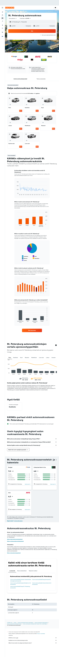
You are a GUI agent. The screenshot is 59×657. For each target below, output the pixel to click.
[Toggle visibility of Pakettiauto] (36, 258)
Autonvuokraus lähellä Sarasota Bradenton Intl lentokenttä (20, 583)
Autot (15, 622)
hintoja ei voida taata (41, 633)
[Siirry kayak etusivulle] (9, 8)
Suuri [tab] (21, 357)
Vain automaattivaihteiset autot (49, 35)
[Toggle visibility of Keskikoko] (25, 256)
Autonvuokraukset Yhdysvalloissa (41, 622)
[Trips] (2, 32)
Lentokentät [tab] (12, 570)
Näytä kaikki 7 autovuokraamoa (15, 521)
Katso (20, 110)
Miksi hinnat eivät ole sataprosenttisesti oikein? (20, 643)
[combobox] (12, 18)
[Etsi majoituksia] (2, 15)
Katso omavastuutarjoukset (14, 553)
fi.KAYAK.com (9, 622)
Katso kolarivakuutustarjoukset (15, 539)
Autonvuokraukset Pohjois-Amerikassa (25, 622)
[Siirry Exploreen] (2, 25)
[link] (32, 330)
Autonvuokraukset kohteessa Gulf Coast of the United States (35, 623)
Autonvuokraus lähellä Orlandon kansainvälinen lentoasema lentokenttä (20, 580)
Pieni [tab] (10, 357)
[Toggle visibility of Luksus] (24, 260)
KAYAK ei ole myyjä (13, 637)
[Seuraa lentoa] (2, 28)
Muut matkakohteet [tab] (21, 570)
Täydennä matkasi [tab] (33, 570)
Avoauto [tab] (53, 357)
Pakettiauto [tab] (34, 357)
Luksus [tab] (47, 357)
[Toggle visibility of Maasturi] (24, 258)
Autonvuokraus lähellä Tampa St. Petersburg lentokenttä (20, 587)
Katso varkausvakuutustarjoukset (15, 541)
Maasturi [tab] (27, 357)
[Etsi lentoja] (2, 12)
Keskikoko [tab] (15, 357)
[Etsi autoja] (2, 18)
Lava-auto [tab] (41, 357)
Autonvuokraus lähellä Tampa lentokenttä (41, 579)
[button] (2, 7)
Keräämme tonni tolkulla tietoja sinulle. (18, 640)
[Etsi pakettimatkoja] (2, 21)
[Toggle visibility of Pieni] (35, 256)
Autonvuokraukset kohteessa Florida (14, 623)
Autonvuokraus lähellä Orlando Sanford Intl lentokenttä (41, 583)
